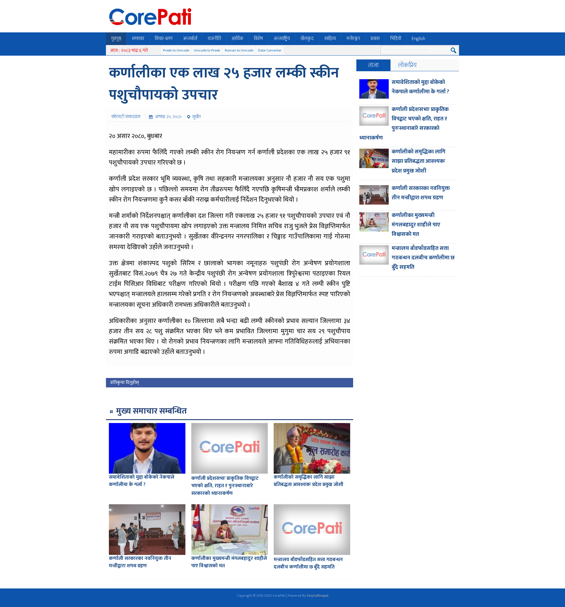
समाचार (138, 38)
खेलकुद (307, 38)
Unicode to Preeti (207, 50)
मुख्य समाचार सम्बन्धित (151, 411)
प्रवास (375, 38)
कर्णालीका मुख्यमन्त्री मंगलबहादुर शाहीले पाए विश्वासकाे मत (229, 562)
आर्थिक (237, 38)
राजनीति (214, 38)
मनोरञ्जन (353, 38)
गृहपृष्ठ (116, 38)
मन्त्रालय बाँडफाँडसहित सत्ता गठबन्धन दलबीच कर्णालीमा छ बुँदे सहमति (308, 563)
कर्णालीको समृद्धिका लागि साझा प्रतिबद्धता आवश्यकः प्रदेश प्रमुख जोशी (308, 481)
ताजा (373, 65)
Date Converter (270, 50)
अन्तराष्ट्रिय (282, 38)
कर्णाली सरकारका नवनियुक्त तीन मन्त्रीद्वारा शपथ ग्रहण (140, 562)
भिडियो (395, 38)
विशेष (258, 38)
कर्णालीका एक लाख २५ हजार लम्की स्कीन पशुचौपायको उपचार (224, 84)
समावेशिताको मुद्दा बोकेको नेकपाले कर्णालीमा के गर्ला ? (141, 481)
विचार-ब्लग (163, 38)
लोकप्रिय (407, 65)
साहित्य (330, 38)
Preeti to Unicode (176, 50)
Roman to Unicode (239, 50)
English (418, 38)
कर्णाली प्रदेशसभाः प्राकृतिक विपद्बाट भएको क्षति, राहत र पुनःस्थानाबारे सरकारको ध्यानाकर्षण (224, 485)
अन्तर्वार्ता (190, 38)
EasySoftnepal (317, 595)
